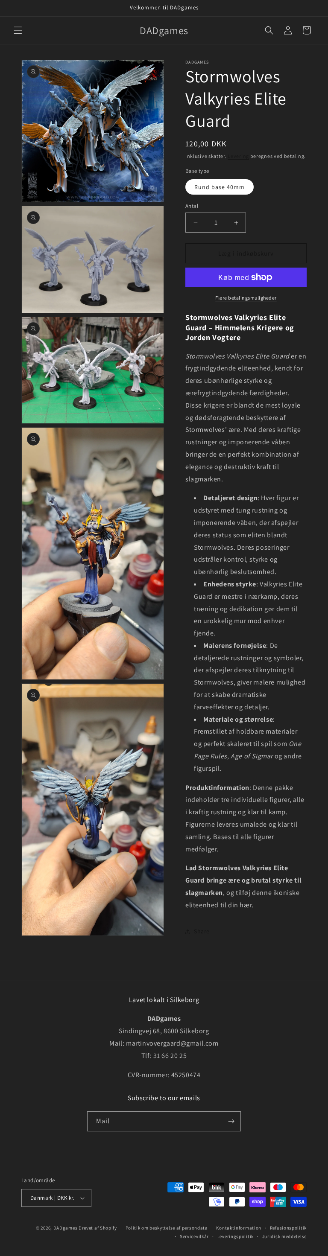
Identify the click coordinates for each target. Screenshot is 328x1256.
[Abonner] (231, 1121)
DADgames (65, 1228)
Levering (238, 156)
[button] (18, 30)
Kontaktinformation (238, 1228)
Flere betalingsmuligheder (246, 297)
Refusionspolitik (288, 1228)
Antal (191, 206)
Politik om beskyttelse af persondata (167, 1228)
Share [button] (202, 931)
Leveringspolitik (235, 1236)
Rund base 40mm (219, 187)
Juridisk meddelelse (284, 1236)
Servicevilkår (194, 1236)
